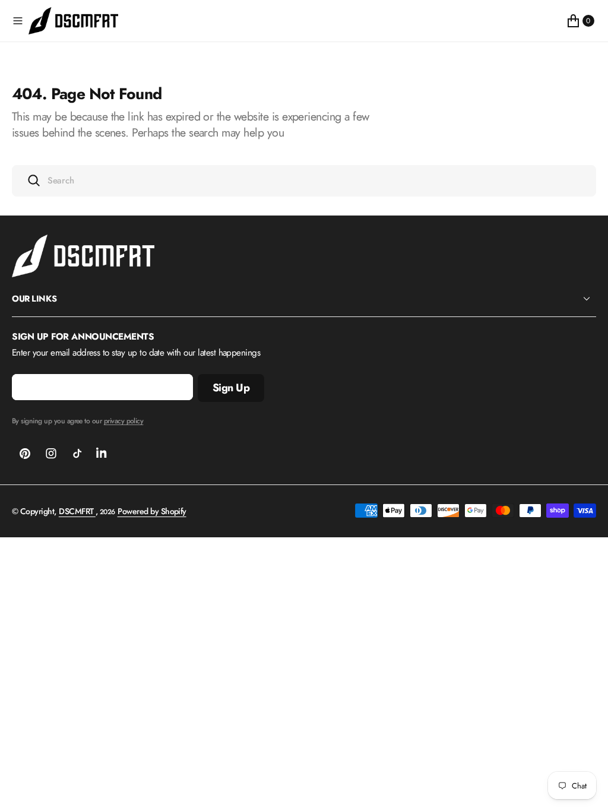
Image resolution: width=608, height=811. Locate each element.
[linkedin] (101, 453)
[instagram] (51, 454)
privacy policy (124, 421)
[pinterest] (25, 454)
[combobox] (304, 181)
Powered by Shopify (152, 511)
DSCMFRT (77, 511)
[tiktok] (77, 454)
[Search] (34, 180)
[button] (18, 21)
